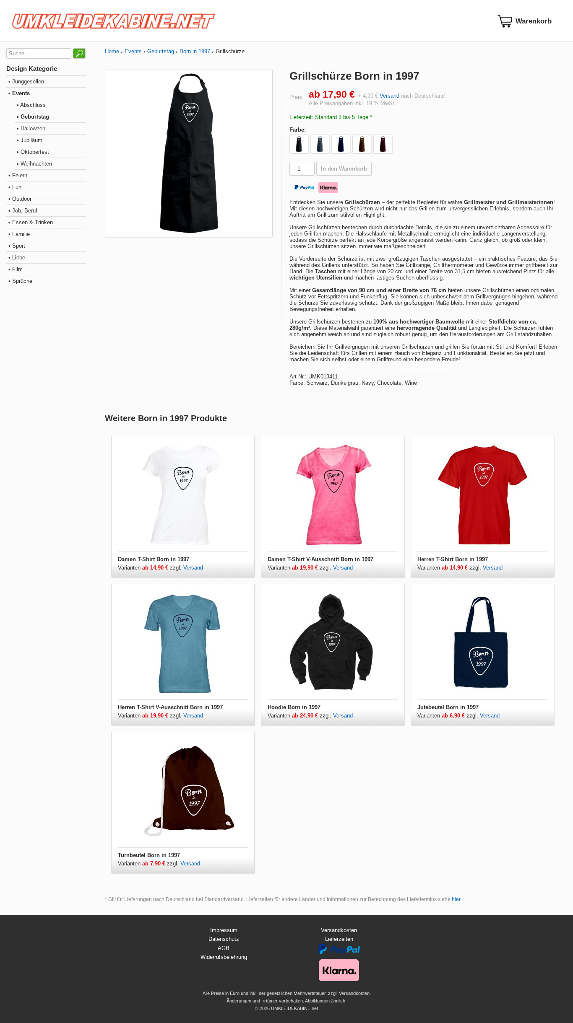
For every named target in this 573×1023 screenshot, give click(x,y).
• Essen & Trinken (30, 222)
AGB (223, 948)
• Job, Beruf (22, 210)
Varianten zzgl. (150, 568)
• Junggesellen (26, 81)
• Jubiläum (29, 140)
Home (112, 51)
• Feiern (17, 175)
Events (133, 51)
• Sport (16, 246)
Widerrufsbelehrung (224, 957)
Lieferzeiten (339, 939)
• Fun (14, 187)
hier (456, 899)
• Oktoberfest (33, 152)
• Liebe (16, 257)
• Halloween (31, 128)
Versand (389, 96)
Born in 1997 (195, 51)
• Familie (19, 234)
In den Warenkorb (344, 169)
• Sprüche (20, 281)
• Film (15, 269)
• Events (19, 93)
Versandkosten (339, 930)
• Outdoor (19, 199)
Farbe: (297, 130)
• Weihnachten (34, 164)
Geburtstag (160, 51)
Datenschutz (223, 939)
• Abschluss (31, 105)
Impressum (223, 930)
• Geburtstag (33, 117)
